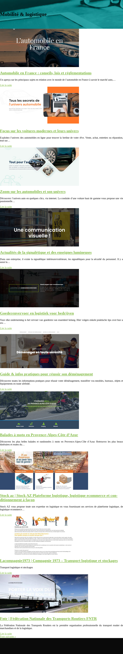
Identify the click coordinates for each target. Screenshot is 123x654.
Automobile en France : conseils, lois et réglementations (45, 73)
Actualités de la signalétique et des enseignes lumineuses (46, 252)
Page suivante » (8, 636)
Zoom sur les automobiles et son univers (33, 191)
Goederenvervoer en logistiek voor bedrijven (37, 313)
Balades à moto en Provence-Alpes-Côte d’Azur (39, 435)
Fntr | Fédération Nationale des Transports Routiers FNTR (48, 618)
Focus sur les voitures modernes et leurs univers (39, 131)
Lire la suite (6, 85)
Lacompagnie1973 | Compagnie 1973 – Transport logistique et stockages (59, 561)
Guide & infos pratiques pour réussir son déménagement (46, 374)
